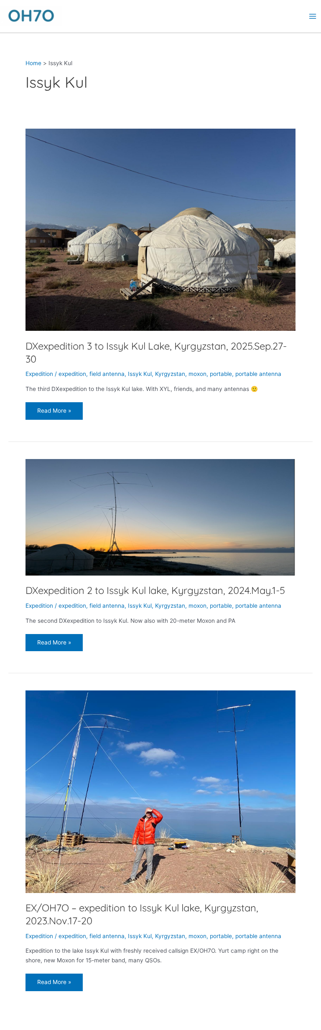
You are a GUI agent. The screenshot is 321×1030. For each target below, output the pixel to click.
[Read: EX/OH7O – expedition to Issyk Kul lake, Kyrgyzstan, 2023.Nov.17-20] (160, 791)
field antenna (107, 373)
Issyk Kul (140, 373)
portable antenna (258, 373)
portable (221, 373)
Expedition (39, 373)
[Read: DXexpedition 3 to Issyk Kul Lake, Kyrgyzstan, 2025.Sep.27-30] (160, 229)
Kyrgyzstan (170, 373)
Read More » (55, 408)
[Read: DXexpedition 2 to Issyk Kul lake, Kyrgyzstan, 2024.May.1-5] (160, 516)
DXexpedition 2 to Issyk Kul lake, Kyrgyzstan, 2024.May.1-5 (155, 590)
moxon (197, 373)
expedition (72, 373)
